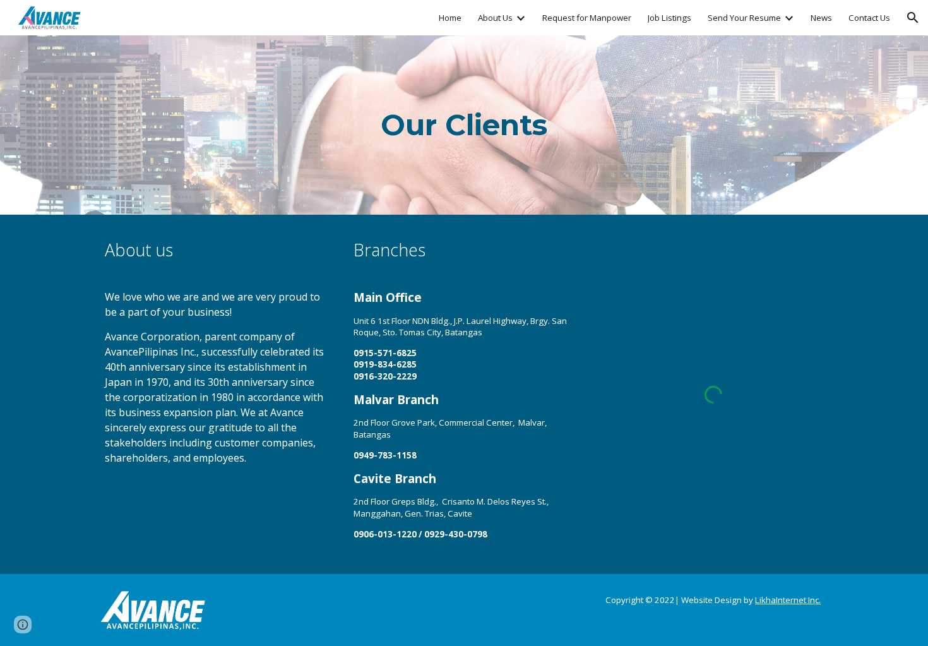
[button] (913, 18)
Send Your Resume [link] (744, 17)
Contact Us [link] (869, 17)
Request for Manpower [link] (586, 17)
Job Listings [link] (669, 17)
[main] (464, 125)
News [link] (821, 17)
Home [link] (450, 17)
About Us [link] (495, 17)
